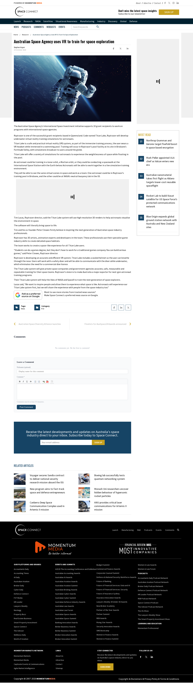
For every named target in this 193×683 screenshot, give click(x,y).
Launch (17, 21)
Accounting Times (21, 573)
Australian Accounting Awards (67, 573)
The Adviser (19, 630)
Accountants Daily (21, 569)
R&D (139, 530)
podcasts (26, 27)
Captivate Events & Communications (29, 664)
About (138, 3)
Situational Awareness (66, 21)
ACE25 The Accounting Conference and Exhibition (75, 569)
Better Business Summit (65, 630)
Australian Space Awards (65, 614)
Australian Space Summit (65, 618)
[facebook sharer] (113, 48)
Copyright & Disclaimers (130, 678)
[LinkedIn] (151, 657)
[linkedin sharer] (127, 48)
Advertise (147, 3)
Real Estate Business (23, 618)
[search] (98, 26)
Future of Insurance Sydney (108, 593)
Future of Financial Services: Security (112, 589)
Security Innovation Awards (108, 626)
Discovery (112, 21)
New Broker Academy (105, 606)
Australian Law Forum (64, 610)
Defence (133, 21)
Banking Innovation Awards (66, 622)
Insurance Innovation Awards (108, 597)
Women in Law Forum (147, 569)
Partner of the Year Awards (107, 610)
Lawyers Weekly (21, 606)
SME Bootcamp (102, 630)
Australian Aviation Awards (66, 581)
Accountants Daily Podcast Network (153, 578)
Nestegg (17, 610)
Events (62, 27)
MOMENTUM (33, 3)
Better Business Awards (65, 626)
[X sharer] (120, 48)
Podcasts (148, 530)
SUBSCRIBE (105, 667)
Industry (101, 21)
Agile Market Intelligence (24, 668)
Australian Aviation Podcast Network (153, 582)
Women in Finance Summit (107, 639)
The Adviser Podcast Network (150, 607)
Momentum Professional (148, 628)
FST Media (18, 598)
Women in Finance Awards (107, 634)
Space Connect (20, 626)
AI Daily (17, 577)
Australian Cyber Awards (65, 593)
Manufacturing (87, 21)
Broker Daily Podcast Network (150, 586)
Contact (157, 3)
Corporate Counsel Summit (107, 573)
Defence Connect (21, 593)
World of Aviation (21, 639)
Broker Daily (19, 585)
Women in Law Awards (147, 565)
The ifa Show (143, 611)
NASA (38, 21)
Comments (39, 27)
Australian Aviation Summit (66, 585)
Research (28, 21)
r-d (42, 309)
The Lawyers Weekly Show (149, 615)
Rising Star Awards (104, 622)
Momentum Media (21, 660)
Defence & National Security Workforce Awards (116, 577)
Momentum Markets (22, 656)
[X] (146, 657)
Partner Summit (102, 614)
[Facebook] (140, 657)
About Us (59, 656)
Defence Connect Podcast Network (153, 590)
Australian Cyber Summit (65, 598)
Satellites (48, 21)
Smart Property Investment (25, 622)
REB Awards (101, 618)
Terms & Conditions (169, 678)
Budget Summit (102, 565)
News (16, 27)
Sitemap (59, 668)
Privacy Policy (151, 678)
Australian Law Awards (64, 606)
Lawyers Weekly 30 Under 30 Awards (111, 602)
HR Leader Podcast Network (150, 594)
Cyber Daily (18, 589)
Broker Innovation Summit (66, 639)
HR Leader (18, 602)
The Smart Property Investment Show (154, 619)
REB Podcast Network (147, 598)
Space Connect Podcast (148, 602)
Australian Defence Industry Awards (70, 602)
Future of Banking (103, 581)
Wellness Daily (20, 635)
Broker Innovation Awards (66, 635)
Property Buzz (20, 614)
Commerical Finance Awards (108, 569)
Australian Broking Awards (66, 589)
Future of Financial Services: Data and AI (113, 585)
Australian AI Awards (63, 577)
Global (123, 21)
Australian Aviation (21, 581)
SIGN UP (169, 12)
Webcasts (51, 27)
